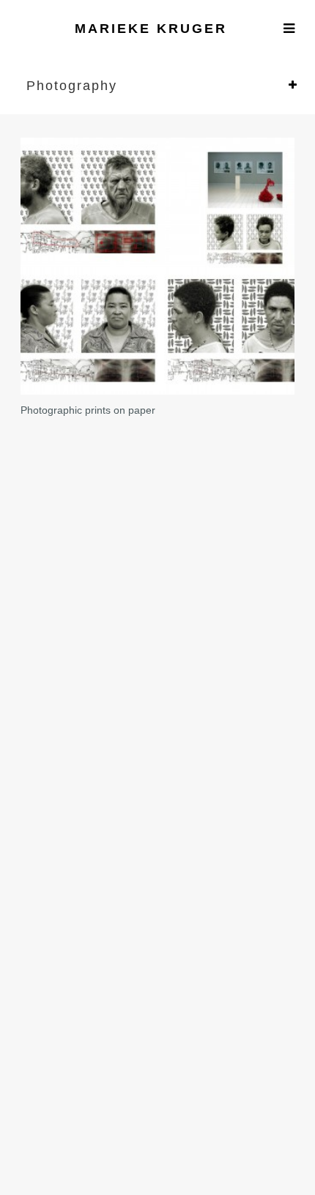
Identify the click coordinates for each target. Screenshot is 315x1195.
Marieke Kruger (151, 28)
